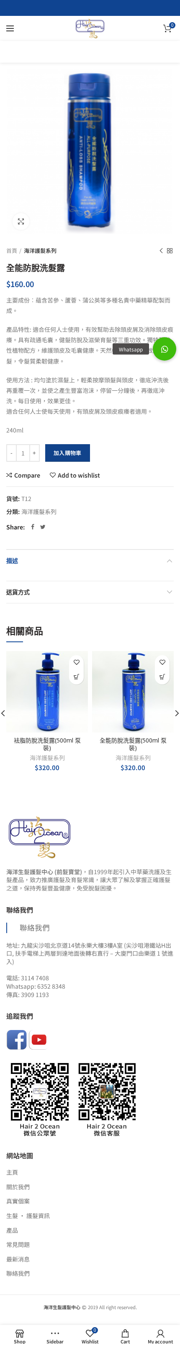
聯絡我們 (35, 927)
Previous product (161, 251)
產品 (12, 1230)
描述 (12, 561)
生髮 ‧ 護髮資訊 (28, 1216)
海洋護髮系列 (40, 250)
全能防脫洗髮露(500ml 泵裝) (133, 744)
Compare (27, 475)
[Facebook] (32, 526)
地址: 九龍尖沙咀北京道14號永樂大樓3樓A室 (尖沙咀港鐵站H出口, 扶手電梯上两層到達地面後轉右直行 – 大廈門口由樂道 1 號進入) (89, 953)
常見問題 (18, 1245)
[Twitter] (43, 526)
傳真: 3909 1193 (27, 994)
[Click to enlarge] (21, 221)
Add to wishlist (79, 475)
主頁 (12, 1172)
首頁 (11, 250)
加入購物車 (68, 453)
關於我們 (18, 1187)
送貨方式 (18, 592)
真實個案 (18, 1201)
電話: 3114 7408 (27, 978)
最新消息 (18, 1259)
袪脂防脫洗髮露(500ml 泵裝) (47, 744)
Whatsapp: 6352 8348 (35, 986)
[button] (76, 677)
